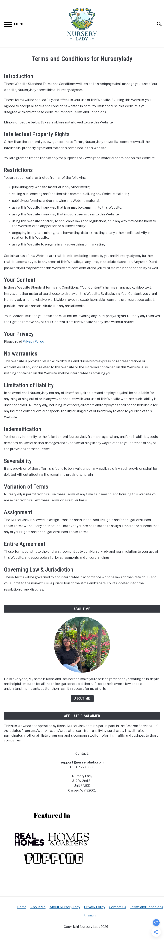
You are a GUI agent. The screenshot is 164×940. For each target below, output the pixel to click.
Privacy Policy (94, 907)
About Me (82, 698)
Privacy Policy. (33, 341)
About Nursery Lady (65, 907)
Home (21, 907)
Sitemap (90, 916)
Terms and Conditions (146, 907)
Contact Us (117, 907)
